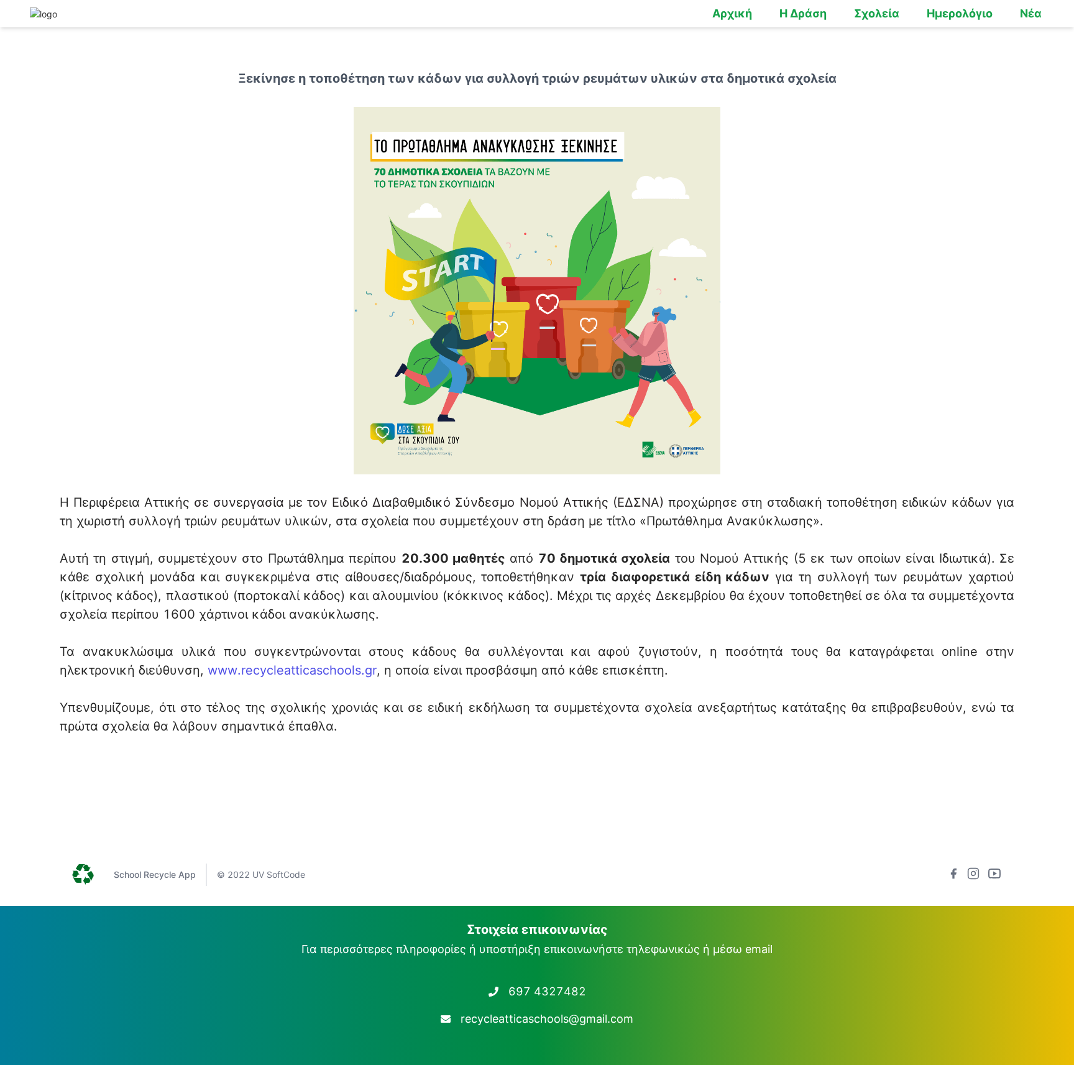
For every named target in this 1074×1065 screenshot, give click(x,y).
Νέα (1031, 13)
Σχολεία (876, 13)
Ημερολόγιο (960, 13)
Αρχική (732, 13)
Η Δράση (803, 13)
